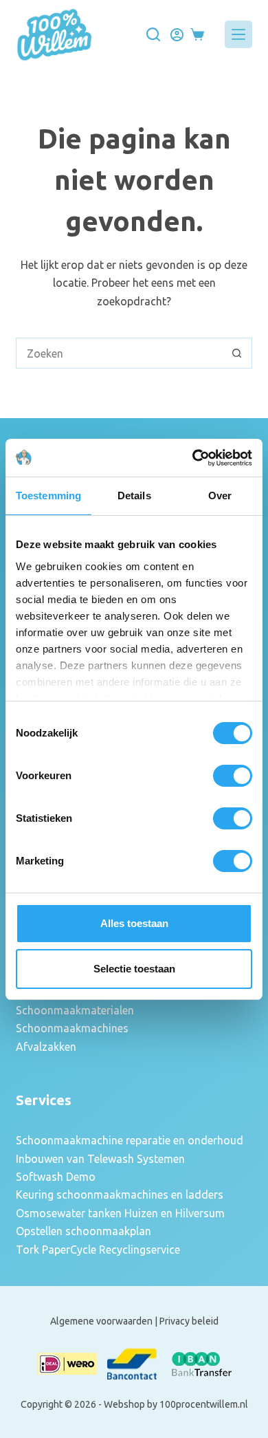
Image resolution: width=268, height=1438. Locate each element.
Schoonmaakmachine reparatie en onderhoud (129, 1140)
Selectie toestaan (134, 968)
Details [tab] (134, 495)
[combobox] (118, 353)
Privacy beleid (189, 1321)
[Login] (176, 34)
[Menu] (238, 34)
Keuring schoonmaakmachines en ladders (119, 1194)
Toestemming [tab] (48, 495)
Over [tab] (220, 495)
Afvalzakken (46, 1047)
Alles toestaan (134, 923)
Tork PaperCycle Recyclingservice (98, 1249)
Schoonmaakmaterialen (75, 1010)
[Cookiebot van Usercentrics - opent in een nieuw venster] (192, 458)
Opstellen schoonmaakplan (83, 1231)
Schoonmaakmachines (72, 1028)
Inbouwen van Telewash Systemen (100, 1159)
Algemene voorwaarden (101, 1321)
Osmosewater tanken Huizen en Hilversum (120, 1213)
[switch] (232, 776)
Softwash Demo (56, 1176)
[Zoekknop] (237, 353)
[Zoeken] (153, 34)
